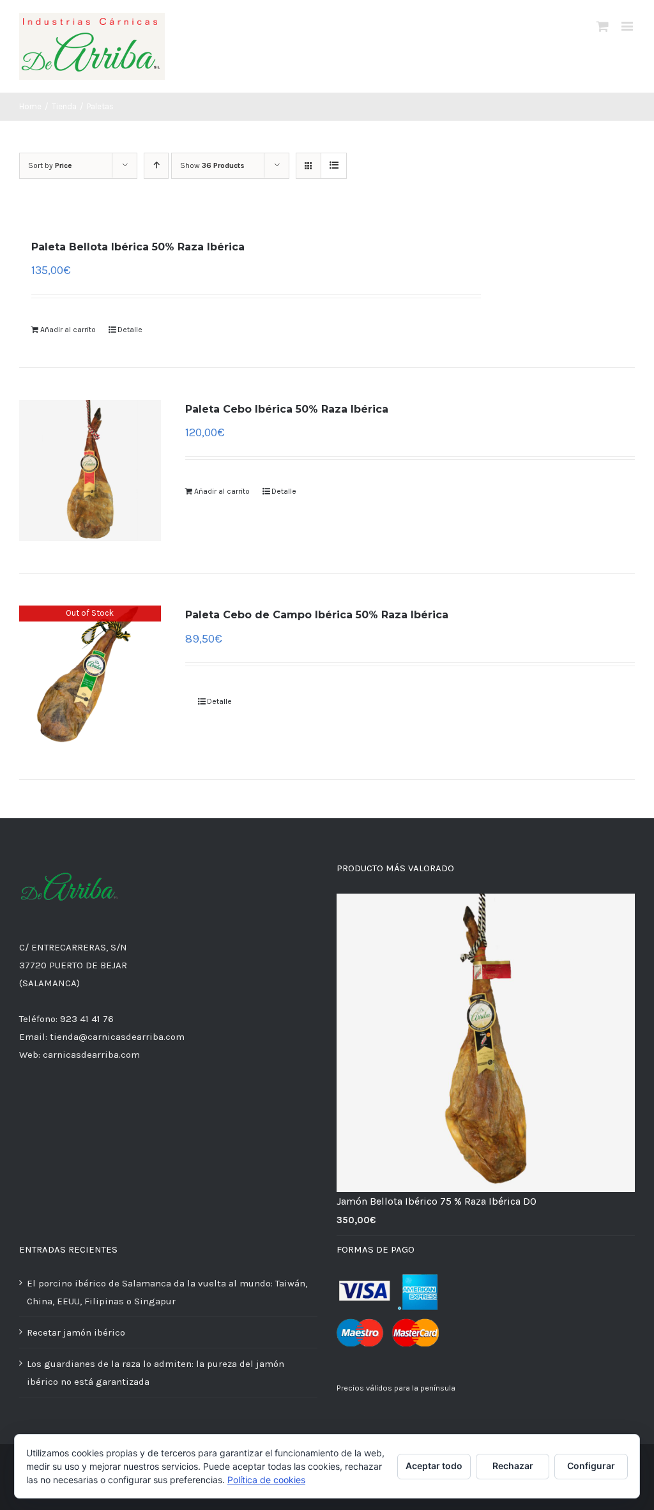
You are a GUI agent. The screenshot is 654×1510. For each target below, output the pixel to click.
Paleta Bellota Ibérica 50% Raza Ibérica (138, 247)
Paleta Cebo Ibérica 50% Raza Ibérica (286, 409)
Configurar (591, 1465)
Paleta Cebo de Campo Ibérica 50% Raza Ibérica (316, 615)
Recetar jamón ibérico (76, 1332)
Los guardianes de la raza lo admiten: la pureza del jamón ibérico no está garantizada (155, 1372)
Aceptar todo (434, 1465)
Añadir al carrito (68, 329)
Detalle (130, 329)
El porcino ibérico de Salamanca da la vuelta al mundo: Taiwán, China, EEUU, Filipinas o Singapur (167, 1292)
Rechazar (512, 1465)
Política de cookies (266, 1479)
